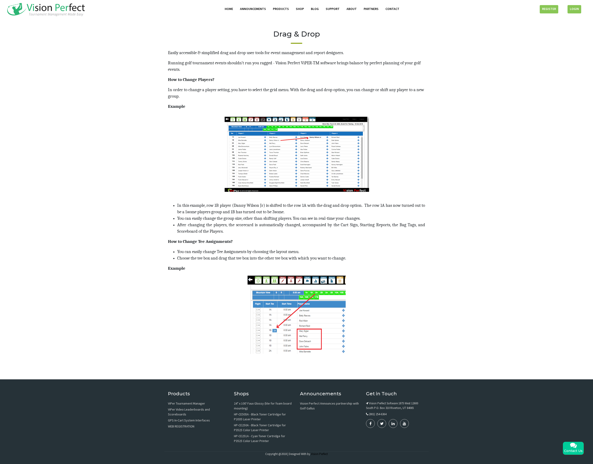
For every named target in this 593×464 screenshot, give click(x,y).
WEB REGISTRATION (181, 426)
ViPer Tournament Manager (186, 403)
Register (549, 9)
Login (574, 9)
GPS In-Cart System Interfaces (189, 420)
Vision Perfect (319, 454)
